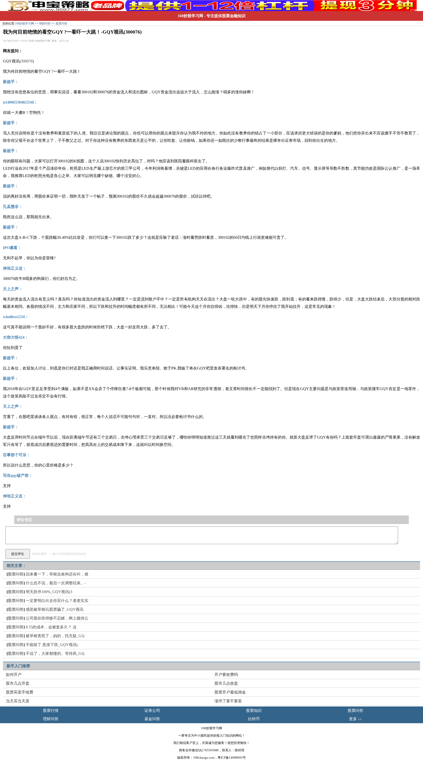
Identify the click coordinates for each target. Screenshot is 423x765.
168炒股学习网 (190, 16)
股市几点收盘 (226, 683)
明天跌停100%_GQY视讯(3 (49, 592)
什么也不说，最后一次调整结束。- (56, 583)
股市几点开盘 (17, 683)
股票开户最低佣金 (230, 692)
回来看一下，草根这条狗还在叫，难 (57, 574)
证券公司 (152, 710)
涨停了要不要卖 (228, 701)
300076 (27, 61)
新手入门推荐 (18, 666)
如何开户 (14, 674)
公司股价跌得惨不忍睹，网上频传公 (57, 618)
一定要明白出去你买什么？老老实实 (57, 600)
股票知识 (254, 710)
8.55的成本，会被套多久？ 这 (51, 627)
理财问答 (45, 23)
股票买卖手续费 (19, 692)
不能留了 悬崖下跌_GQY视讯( (52, 645)
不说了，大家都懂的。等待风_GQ (55, 653)
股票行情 (51, 710)
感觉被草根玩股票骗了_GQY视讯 (54, 609)
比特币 (254, 719)
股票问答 (61, 23)
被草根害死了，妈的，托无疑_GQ (55, 636)
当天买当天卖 (17, 701)
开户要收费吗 (226, 674)
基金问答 (152, 719)
